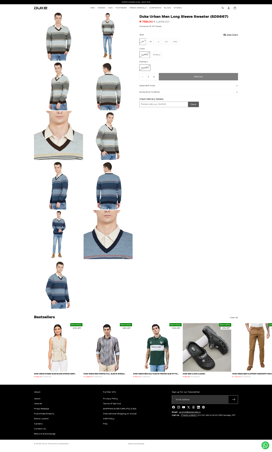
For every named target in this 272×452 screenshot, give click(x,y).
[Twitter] (188, 407)
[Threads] (193, 407)
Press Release (41, 409)
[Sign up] (234, 399)
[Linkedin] (198, 407)
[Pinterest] (203, 407)
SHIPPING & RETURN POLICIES (119, 409)
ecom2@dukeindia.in (190, 412)
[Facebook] (173, 407)
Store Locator (41, 419)
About (37, 399)
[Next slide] (235, 350)
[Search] (223, 8)
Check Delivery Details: (151, 99)
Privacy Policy (110, 399)
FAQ (105, 424)
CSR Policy (108, 419)
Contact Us (40, 429)
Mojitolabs (64, 444)
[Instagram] (178, 407)
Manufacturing (149, 92)
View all (234, 318)
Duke (44, 444)
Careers (38, 424)
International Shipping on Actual (120, 414)
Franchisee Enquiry (44, 414)
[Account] (229, 8)
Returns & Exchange (44, 434)
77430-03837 (189, 415)
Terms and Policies (136, 444)
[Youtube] (183, 407)
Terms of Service (112, 404)
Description (147, 86)
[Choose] (78, 367)
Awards (38, 404)
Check (193, 104)
